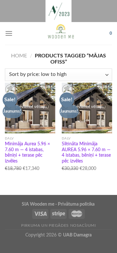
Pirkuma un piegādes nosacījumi (58, 225)
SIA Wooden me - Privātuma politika (59, 204)
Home (19, 55)
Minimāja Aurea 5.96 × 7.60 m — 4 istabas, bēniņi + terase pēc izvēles (27, 152)
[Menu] (9, 33)
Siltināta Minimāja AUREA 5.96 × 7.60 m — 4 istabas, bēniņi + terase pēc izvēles (86, 152)
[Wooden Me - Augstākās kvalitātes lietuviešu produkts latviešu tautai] (61, 33)
